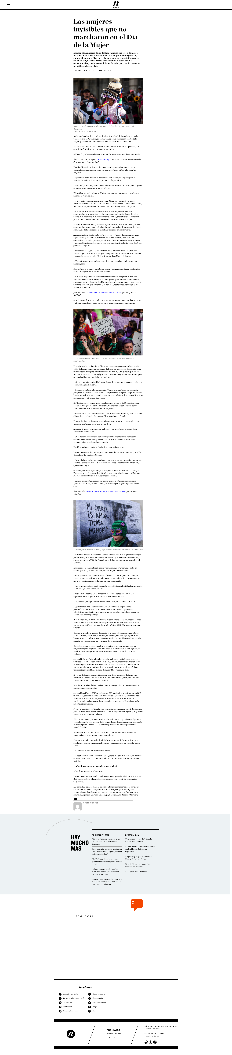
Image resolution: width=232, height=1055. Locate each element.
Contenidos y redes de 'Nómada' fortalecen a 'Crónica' (138, 840)
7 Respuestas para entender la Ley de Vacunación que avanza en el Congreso (106, 841)
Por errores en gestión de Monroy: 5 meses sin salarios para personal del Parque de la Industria (107, 881)
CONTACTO (111, 1037)
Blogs (95, 1007)
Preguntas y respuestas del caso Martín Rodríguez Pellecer (138, 857)
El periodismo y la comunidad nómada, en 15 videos (137, 865)
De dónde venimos (99, 1002)
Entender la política (70, 994)
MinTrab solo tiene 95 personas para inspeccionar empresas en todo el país (107, 861)
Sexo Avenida (98, 998)
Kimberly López (86, 70)
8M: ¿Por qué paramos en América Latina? (103, 292)
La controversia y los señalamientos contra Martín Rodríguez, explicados (140, 849)
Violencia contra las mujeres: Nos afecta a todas (105, 491)
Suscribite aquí (104, 159)
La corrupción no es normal (73, 998)
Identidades (67, 1007)
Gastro (95, 1011)
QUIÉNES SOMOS (114, 1034)
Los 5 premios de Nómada (136, 871)
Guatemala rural (99, 994)
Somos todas (67, 1002)
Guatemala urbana (70, 1011)
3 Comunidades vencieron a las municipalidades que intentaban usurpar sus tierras (105, 871)
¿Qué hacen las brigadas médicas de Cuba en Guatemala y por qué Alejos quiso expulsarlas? (107, 851)
